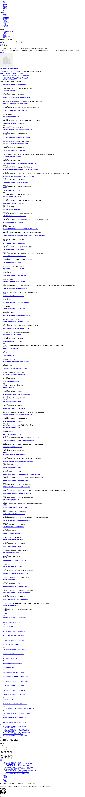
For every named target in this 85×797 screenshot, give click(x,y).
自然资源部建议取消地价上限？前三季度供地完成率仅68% (16, 394)
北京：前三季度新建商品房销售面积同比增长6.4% (14, 256)
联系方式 (5, 779)
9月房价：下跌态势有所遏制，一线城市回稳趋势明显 (15, 110)
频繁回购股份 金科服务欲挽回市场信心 (12, 334)
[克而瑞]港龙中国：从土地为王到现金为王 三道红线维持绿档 (17, 75)
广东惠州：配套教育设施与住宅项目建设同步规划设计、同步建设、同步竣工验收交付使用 (24, 235)
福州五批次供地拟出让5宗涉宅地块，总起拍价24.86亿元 (16, 361)
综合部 (4, 32)
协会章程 (5, 19)
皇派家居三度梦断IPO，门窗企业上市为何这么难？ (15, 560)
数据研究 (5, 6)
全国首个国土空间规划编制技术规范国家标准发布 (17, 772)
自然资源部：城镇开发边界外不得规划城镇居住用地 (15, 735)
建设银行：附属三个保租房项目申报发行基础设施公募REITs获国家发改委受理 (21, 474)
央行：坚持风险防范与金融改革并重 (11, 427)
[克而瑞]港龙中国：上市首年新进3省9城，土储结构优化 (16, 78)
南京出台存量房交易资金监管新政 (11, 116)
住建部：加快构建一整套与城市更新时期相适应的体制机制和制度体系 (19, 440)
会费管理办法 (6, 22)
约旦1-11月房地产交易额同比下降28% (12, 552)
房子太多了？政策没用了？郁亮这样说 (12, 401)
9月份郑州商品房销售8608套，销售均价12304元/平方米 (15, 103)
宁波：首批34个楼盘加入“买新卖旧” (11, 209)
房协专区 (5, 2)
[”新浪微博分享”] (1, 44)
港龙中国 (2, 52)
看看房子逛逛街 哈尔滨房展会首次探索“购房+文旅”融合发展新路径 (18, 708)
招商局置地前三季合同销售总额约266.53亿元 (13, 296)
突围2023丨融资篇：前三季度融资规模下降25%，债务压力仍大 (17, 493)
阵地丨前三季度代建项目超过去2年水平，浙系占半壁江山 (16, 713)
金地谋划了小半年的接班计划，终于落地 (12, 341)
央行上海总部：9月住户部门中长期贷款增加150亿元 (15, 454)
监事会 (4, 20)
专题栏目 (5, 8)
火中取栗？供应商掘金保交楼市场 (11, 605)
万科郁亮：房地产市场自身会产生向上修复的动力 (14, 408)
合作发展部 (5, 33)
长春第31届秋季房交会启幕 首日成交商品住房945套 (15, 288)
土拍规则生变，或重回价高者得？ (11, 90)
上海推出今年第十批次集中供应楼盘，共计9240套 (14, 275)
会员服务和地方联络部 (8, 31)
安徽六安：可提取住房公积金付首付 (11, 190)
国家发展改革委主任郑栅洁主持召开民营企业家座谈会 (15, 182)
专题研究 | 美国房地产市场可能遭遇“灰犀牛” (13, 539)
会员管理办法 (6, 17)
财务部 (4, 35)
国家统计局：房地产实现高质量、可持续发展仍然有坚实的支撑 (17, 129)
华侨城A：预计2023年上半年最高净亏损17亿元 (14, 514)
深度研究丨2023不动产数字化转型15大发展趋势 (14, 281)
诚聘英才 (5, 776)
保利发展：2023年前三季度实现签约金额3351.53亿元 (15, 507)
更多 (6, 613)
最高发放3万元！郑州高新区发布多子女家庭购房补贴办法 (16, 97)
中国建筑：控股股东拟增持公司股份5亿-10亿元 (14, 309)
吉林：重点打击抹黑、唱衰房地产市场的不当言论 (14, 216)
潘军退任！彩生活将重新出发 (9, 579)
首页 (4, 1)
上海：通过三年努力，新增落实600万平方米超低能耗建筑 (16, 137)
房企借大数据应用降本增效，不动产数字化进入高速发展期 (16, 592)
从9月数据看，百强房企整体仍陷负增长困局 (13, 734)
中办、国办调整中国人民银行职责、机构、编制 (14, 150)
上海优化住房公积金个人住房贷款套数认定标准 (14, 123)
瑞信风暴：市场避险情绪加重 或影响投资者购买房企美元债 (17, 520)
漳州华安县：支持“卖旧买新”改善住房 (12, 196)
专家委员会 (5, 25)
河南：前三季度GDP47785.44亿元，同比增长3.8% (14, 269)
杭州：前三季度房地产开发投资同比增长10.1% (14, 243)
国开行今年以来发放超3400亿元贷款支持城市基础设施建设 (16, 487)
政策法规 (5, 7)
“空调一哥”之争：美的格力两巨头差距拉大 (13, 567)
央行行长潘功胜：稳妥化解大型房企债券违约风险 (14, 84)
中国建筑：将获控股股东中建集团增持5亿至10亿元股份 (16, 321)
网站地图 (5, 781)
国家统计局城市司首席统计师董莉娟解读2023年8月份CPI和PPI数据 (18, 176)
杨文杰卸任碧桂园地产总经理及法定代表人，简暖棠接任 (16, 302)
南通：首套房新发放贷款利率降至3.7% (12, 500)
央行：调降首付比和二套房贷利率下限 (12, 434)
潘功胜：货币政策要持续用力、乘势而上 (12, 421)
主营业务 (5, 777)
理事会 (4, 23)
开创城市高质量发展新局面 (12, 769)
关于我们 (5, 775)
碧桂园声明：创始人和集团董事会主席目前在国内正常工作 (16, 315)
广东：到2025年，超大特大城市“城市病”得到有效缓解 (15, 143)
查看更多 (5, 134)
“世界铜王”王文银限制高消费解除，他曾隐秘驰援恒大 (15, 599)
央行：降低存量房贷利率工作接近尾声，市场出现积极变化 (16, 732)
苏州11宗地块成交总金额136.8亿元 (11, 381)
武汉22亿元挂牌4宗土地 (8, 355)
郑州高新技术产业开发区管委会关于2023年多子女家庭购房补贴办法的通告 (20, 229)
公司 (1, 42)
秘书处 (4, 24)
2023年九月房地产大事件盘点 (9, 731)
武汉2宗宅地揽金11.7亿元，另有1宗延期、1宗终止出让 (15, 368)
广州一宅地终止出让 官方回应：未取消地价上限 (14, 374)
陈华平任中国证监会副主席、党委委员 (12, 156)
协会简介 (5, 14)
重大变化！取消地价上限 (8, 387)
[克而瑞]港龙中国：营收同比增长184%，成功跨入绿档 (15, 77)
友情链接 (5, 780)
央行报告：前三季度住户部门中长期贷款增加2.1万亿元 (15, 480)
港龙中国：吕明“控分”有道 (9, 79)
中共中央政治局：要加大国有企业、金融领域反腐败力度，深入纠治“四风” (20, 163)
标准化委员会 (6, 26)
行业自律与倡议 (6, 18)
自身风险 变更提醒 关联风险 (12, 73)
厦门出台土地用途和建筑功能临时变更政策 (13, 222)
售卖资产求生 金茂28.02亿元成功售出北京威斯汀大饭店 (16, 328)
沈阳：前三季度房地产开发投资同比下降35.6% (14, 249)
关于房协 (5, 10)
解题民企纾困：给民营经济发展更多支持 (12, 447)
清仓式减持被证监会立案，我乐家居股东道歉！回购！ (15, 586)
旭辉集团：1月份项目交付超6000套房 (11, 533)
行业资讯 (5, 5)
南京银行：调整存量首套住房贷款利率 (12, 467)
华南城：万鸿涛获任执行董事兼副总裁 (12, 546)
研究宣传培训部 (6, 36)
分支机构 (5, 37)
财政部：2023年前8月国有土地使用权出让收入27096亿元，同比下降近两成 (20, 169)
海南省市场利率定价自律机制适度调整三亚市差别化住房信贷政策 (18, 461)
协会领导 (5, 15)
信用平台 (5, 4)
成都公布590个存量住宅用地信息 (10, 349)
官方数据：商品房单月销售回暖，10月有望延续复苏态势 (16, 730)
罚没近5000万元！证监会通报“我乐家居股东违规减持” (15, 573)
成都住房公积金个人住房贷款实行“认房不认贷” (14, 203)
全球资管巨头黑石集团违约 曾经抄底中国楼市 (13, 527)
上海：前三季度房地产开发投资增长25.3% (13, 262)
